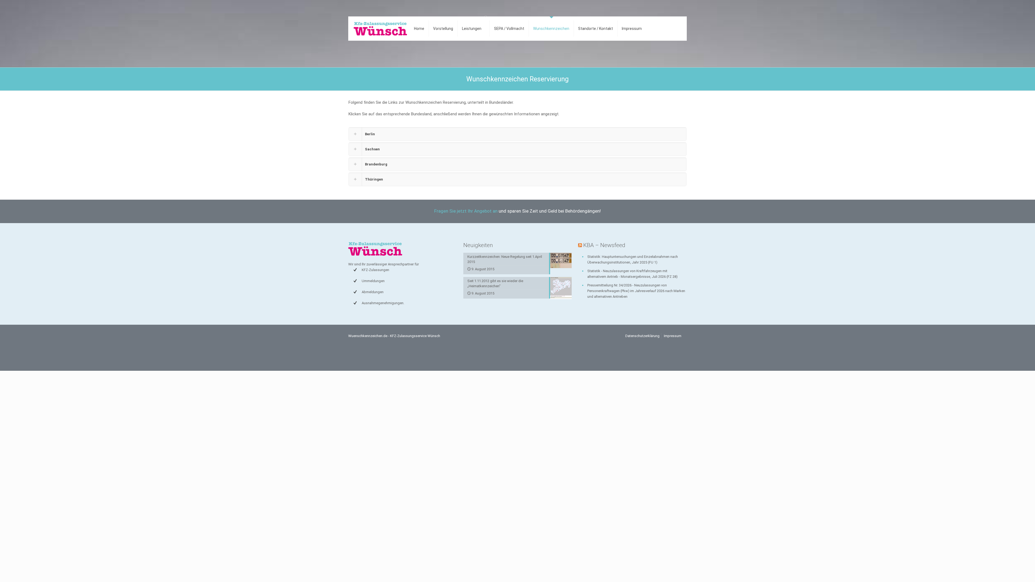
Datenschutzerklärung (642, 336)
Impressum (672, 336)
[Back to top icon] (1009, 571)
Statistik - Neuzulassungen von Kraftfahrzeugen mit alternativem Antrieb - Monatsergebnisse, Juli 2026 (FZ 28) (632, 274)
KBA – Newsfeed (604, 245)
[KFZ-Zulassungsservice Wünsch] (380, 28)
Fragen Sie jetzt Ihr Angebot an (466, 211)
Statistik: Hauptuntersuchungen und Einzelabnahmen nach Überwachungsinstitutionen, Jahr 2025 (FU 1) (632, 259)
